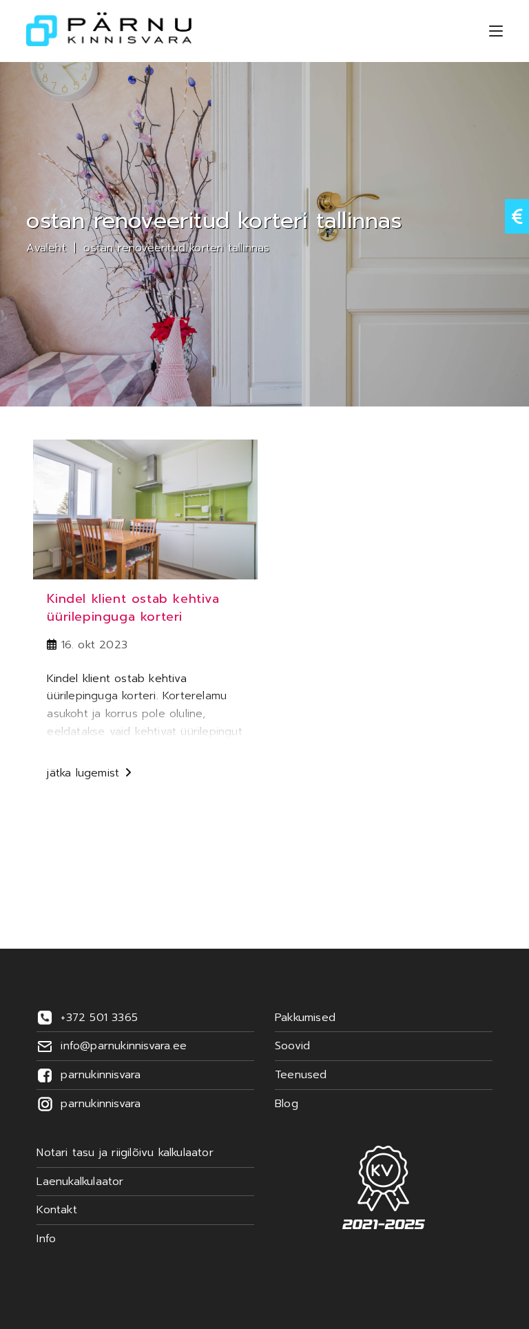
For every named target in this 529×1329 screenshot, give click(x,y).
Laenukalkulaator (80, 1181)
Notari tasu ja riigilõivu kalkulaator (125, 1152)
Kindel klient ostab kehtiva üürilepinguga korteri (133, 607)
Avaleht (45, 248)
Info (46, 1238)
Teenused (301, 1075)
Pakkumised (305, 1017)
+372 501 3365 (99, 1017)
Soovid (292, 1046)
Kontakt (56, 1210)
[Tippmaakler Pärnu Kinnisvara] (383, 1187)
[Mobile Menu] (496, 31)
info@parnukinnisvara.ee (124, 1046)
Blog (286, 1103)
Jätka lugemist (89, 774)
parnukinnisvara (101, 1075)
